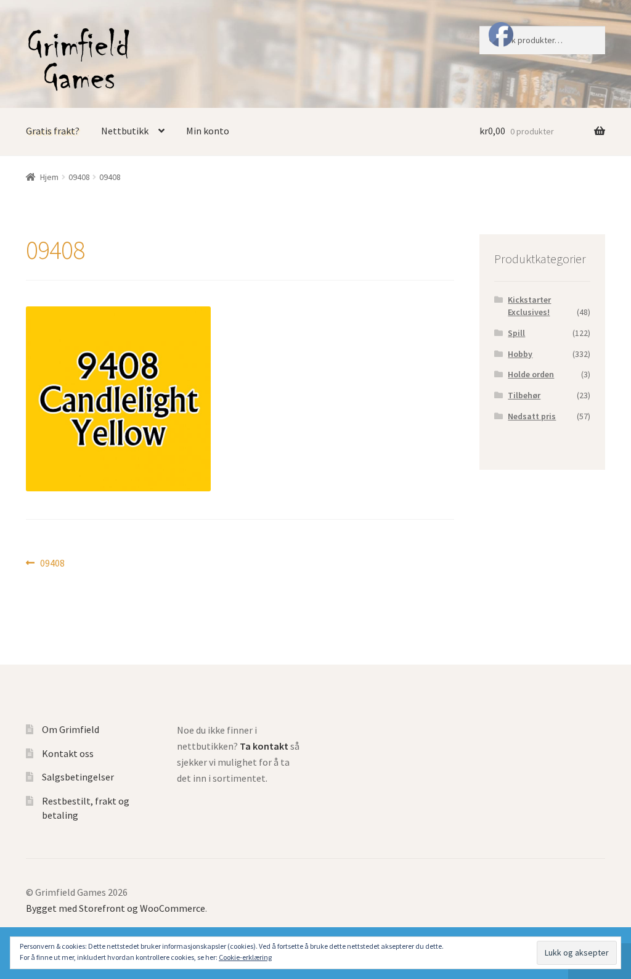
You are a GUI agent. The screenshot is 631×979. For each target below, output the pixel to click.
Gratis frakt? (52, 131)
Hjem (49, 176)
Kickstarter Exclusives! (529, 305)
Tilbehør (524, 395)
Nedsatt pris (532, 416)
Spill (516, 332)
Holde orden (531, 374)
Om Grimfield (70, 729)
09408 (79, 176)
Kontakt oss (68, 753)
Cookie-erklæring (245, 957)
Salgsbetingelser (78, 777)
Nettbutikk (125, 131)
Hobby (520, 353)
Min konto (207, 131)
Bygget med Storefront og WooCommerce (115, 908)
